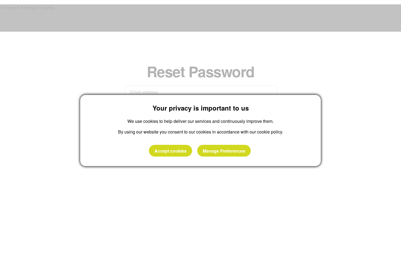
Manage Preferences (224, 150)
